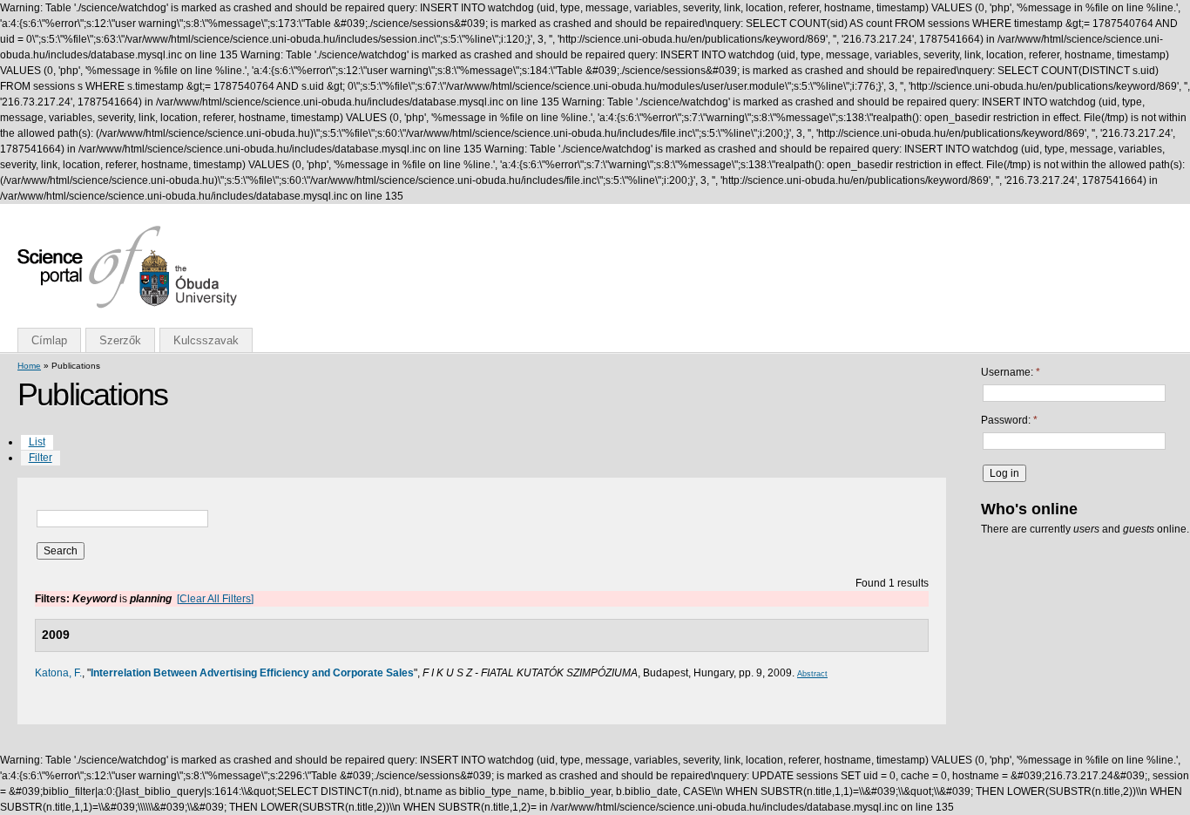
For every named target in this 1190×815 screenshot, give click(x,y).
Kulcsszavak (206, 340)
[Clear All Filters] (215, 599)
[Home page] (127, 305)
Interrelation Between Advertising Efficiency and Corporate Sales (252, 673)
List (37, 442)
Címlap (49, 340)
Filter (40, 458)
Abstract (812, 673)
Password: (1009, 420)
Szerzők (120, 340)
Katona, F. (58, 673)
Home (29, 365)
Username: (1010, 372)
